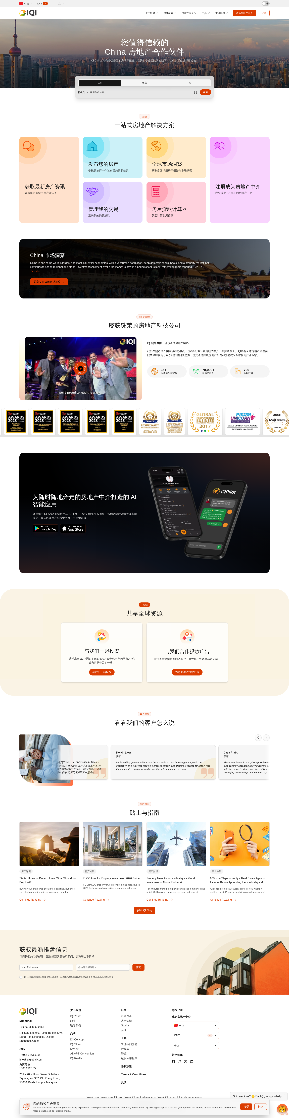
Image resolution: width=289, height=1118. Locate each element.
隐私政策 (109, 977)
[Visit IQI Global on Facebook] (173, 1061)
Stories (125, 1025)
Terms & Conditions (133, 1074)
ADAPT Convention (82, 1053)
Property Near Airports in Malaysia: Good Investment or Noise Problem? (171, 880)
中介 (189, 82)
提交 (138, 967)
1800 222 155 (27, 1068)
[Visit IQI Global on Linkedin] (191, 1061)
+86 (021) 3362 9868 (31, 1026)
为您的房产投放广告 (187, 672)
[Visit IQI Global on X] (185, 1061)
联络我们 (75, 1025)
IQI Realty (76, 1058)
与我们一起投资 (101, 672)
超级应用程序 (129, 1058)
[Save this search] (195, 92)
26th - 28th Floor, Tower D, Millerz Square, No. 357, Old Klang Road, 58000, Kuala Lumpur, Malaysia (39, 1078)
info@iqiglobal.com (30, 1059)
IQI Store (75, 1044)
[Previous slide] (258, 737)
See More (36, 271)
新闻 (123, 1010)
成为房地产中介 (181, 1016)
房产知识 (26, 871)
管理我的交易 (129, 1044)
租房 (144, 82)
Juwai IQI (129, 1097)
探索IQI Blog (144, 910)
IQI (115, 1097)
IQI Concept (77, 1039)
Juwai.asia (106, 1097)
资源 (123, 1053)
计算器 (125, 1048)
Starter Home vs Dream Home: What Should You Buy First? (48, 880)
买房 (100, 82)
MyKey (74, 1048)
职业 (73, 1020)
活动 (123, 1030)
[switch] (266, 3)
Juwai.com (92, 1097)
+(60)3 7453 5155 (29, 1054)
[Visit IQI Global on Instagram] (179, 1061)
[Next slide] (266, 737)
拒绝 (260, 1106)
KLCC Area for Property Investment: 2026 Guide (111, 878)
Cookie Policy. (63, 1110)
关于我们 (75, 1010)
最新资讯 (126, 1016)
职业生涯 (216, 871)
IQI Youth (75, 1016)
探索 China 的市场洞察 (47, 281)
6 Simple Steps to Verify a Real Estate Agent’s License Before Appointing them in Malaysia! (237, 880)
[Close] (284, 1094)
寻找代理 (177, 1010)
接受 (246, 1106)
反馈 (123, 1082)
